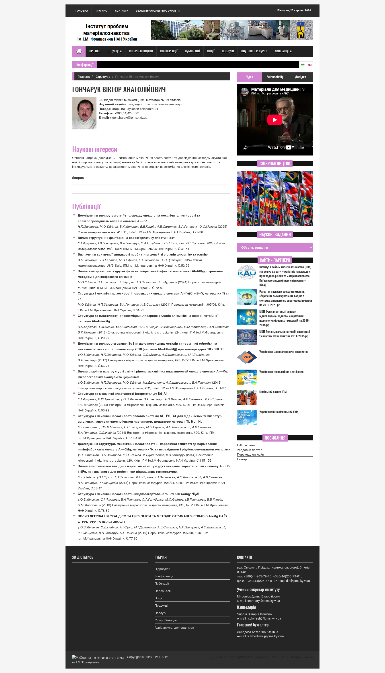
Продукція (162, 605)
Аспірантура (283, 51)
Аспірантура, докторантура (174, 627)
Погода (242, 459)
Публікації (192, 51)
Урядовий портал (249, 449)
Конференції (169, 51)
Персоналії (163, 590)
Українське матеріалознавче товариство (283, 352)
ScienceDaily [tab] (275, 77)
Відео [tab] (249, 77)
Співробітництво (141, 51)
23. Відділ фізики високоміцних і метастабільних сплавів (139, 99)
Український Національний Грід (279, 412)
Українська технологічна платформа (281, 372)
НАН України (246, 445)
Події (211, 51)
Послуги (228, 51)
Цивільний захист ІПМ (273, 392)
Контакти (121, 10)
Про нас (101, 10)
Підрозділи (162, 568)
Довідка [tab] (300, 77)
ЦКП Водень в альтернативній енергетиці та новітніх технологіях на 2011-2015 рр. (284, 333)
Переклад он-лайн (250, 454)
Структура (115, 51)
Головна (82, 10)
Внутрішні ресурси (254, 51)
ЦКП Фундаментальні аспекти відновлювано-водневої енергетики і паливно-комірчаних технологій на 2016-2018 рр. (284, 318)
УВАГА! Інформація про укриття (158, 10)
